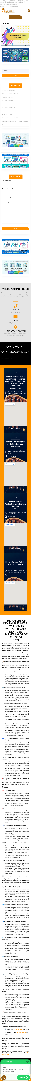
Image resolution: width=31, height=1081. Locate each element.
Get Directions (15, 428)
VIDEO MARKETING (7, 97)
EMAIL (15, 320)
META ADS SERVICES (8, 111)
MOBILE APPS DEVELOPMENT (10, 93)
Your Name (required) (7, 180)
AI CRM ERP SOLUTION (8, 90)
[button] (27, 1062)
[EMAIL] (15, 317)
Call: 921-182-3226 (16, 16)
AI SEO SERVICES (7, 114)
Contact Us (16, 1052)
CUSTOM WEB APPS (7, 100)
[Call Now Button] (3, 1077)
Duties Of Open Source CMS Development (13, 118)
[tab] (29, 10)
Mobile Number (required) (8, 197)
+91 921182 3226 (17, 1029)
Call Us (15, 310)
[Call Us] (15, 306)
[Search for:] (15, 71)
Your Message (6, 202)
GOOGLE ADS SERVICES (8, 107)
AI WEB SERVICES (7, 104)
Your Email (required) (7, 188)
